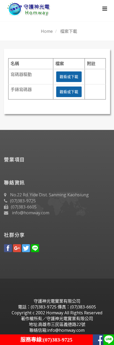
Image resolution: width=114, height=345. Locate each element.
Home (47, 31)
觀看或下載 (69, 76)
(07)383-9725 (23, 201)
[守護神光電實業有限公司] (27, 8)
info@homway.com (30, 213)
